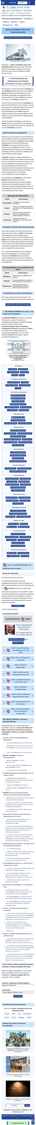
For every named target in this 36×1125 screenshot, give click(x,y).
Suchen (27, 1105)
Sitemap (24, 1110)
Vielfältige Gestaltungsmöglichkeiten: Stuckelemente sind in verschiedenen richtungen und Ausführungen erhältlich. (19, 780)
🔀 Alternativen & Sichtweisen (18, 395)
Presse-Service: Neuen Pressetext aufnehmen (18, 37)
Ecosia (7, 1017)
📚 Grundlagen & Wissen (13, 382)
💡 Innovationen (24, 372)
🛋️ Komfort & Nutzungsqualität (18, 436)
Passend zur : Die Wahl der (17, 785)
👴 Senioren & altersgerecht (25, 442)
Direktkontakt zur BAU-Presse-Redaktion (18, 304)
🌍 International (24, 555)
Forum (8, 10)
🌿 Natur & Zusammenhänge (23, 516)
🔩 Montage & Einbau (18, 503)
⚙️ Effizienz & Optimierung (25, 423)
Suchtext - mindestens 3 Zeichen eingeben (15, 983)
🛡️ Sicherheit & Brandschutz (24, 468)
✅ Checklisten (24, 523)
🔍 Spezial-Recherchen (23, 553)
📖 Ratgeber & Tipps (13, 523)
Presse (13, 7)
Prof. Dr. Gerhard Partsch (10, 609)
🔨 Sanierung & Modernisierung (18, 452)
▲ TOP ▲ (33, 1119)
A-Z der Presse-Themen (23, 13)
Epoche (13, 22)
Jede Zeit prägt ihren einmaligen (16, 770)
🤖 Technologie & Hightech (12, 536)
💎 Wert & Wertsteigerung (10, 423)
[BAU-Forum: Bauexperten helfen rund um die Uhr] (3, 10)
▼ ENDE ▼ (33, 1122)
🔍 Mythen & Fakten (12, 410)
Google (7, 1013)
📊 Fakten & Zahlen (11, 526)
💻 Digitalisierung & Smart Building (18, 471)
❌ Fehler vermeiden (24, 500)
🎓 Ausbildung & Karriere (13, 555)
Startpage (21, 1017)
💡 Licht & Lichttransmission (18, 545)
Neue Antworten (17, 10)
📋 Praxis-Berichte (12, 553)
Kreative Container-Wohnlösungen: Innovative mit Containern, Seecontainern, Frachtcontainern (18, 1050)
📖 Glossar (14, 375)
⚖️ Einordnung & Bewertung (11, 407)
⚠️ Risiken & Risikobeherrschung (18, 404)
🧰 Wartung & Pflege (25, 484)
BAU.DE (13, 3)
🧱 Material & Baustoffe (18, 458)
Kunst (21, 22)
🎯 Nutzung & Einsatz (24, 481)
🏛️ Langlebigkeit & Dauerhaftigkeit (18, 461)
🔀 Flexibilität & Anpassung (12, 484)
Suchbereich (6, 990)
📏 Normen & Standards (23, 539)
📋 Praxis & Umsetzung (11, 497)
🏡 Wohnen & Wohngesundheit (18, 430)
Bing (13, 1013)
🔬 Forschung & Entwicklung (18, 534)
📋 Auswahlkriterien (23, 410)
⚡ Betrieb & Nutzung (25, 478)
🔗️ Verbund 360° (12, 369)
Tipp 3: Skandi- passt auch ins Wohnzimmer (19, 743)
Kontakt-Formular (18, 642)
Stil (16, 25)
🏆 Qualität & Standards (11, 385)
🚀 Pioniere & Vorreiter (25, 536)
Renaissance (7, 25)
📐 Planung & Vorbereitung (12, 478)
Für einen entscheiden (14, 848)
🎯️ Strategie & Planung (25, 385)
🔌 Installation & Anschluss (18, 490)
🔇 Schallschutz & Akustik (18, 542)
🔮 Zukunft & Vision (11, 539)
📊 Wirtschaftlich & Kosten (18, 417)
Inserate (20, 7)
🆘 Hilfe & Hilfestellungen (12, 500)
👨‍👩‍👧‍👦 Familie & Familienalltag (11, 442)
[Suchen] (29, 2)
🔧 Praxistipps (25, 382)
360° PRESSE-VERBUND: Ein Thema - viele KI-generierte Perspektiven (15, 335)
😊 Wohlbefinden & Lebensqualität (12, 439)
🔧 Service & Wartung (12, 481)
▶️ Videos (22, 375)
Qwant (14, 1017)
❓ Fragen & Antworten (13, 372)
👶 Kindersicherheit (27, 439)
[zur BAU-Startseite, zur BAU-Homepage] (3, 7)
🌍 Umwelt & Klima (10, 516)
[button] (18, 606)
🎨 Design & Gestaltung (18, 445)
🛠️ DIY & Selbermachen (24, 497)
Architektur (27, 18)
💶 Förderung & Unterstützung (18, 487)
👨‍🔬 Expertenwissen (23, 369)
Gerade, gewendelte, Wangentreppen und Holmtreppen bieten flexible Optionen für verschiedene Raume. (17, 821)
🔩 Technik (18, 388)
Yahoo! (29, 1017)
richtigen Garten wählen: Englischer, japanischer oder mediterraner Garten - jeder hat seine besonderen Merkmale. (19, 853)
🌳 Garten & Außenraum (10, 433)
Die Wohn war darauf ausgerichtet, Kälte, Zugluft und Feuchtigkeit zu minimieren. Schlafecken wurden (18, 903)
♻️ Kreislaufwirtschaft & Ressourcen (18, 513)
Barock (5, 22)
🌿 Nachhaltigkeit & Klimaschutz (18, 510)
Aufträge (27, 7)
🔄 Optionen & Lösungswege (18, 398)
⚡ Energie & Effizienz (10, 468)
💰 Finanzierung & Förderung (18, 420)
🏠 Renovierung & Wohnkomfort (18, 455)
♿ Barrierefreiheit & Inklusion (24, 433)
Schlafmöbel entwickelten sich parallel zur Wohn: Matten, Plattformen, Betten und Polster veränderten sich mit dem (18, 891)
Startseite (7, 1110)
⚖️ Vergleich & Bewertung (18, 401)
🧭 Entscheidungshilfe (26, 407)
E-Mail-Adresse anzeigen (16, 639)
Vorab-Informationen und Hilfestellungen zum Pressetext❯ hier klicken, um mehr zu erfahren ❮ (18, 81)
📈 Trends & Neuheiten (24, 526)
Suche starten (18, 996)
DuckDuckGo (27, 1013)
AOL (19, 1013)
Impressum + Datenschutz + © (18, 1117)
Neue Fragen (27, 10)
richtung (10, 930)
